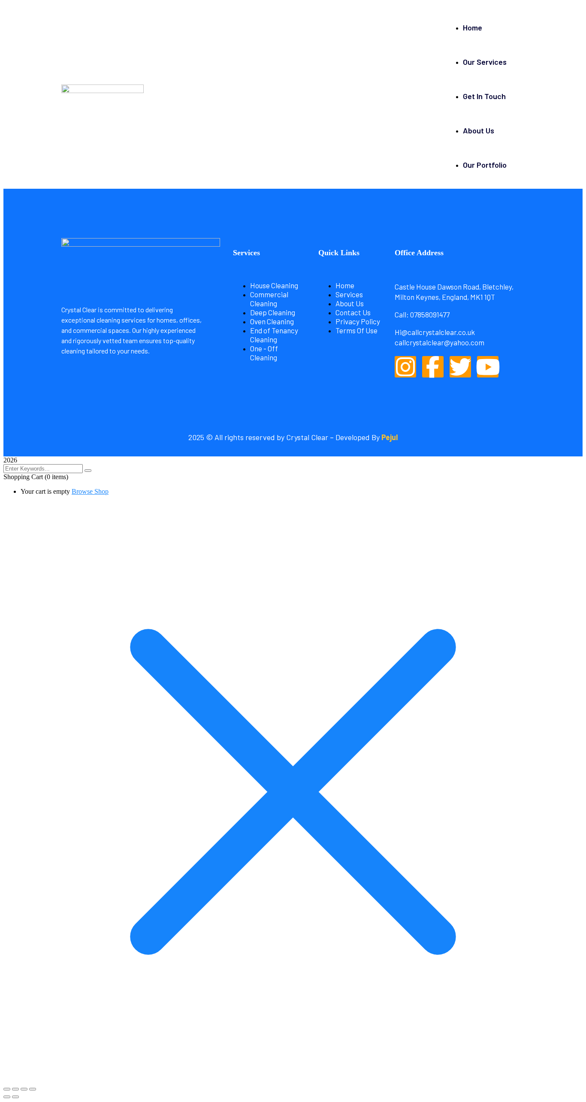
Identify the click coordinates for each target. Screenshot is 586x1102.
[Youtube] (487, 366)
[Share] (24, 1089)
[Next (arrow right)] (15, 1097)
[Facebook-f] (433, 366)
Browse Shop (90, 491)
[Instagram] (405, 366)
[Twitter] (460, 366)
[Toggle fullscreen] (15, 1089)
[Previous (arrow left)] (6, 1097)
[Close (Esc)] (32, 1089)
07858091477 (430, 314)
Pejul (389, 437)
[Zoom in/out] (6, 1089)
